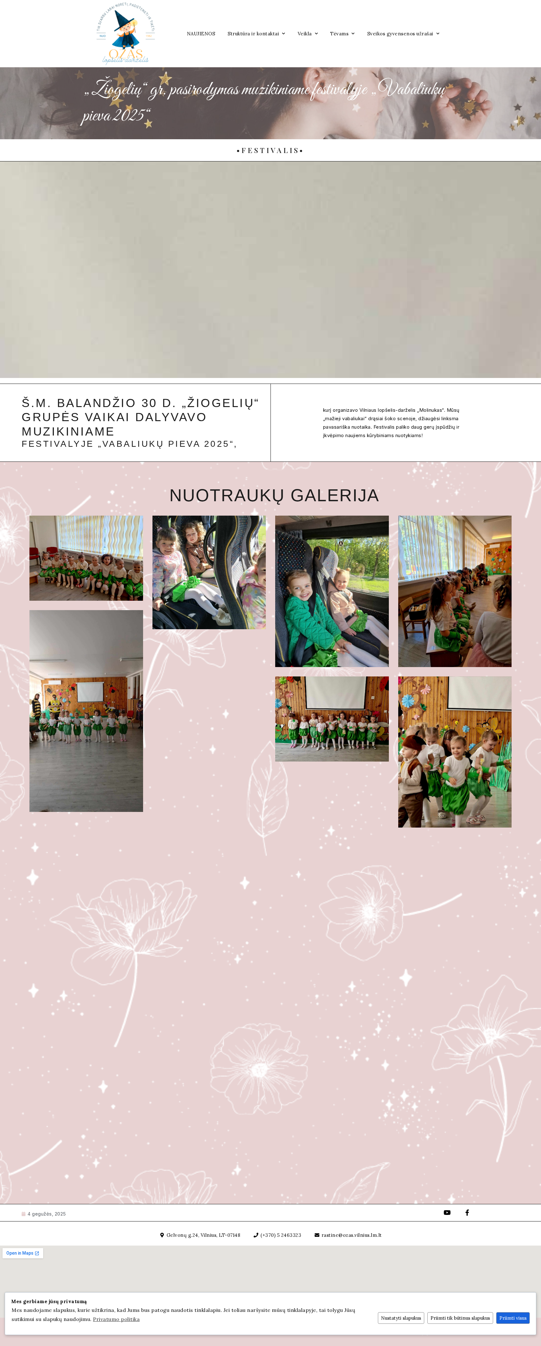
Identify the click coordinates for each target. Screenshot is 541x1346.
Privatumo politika (116, 1319)
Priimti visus (513, 1318)
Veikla (305, 34)
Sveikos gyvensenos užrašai (400, 34)
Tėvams (339, 34)
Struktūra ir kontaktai (253, 34)
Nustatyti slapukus (401, 1318)
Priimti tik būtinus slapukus (460, 1318)
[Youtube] (447, 1213)
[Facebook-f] (467, 1213)
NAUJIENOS (201, 34)
